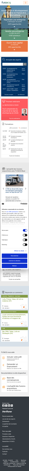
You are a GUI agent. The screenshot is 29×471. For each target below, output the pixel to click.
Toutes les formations (14, 156)
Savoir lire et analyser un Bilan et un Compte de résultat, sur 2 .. (18, 132)
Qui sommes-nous (7, 449)
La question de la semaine (9, 424)
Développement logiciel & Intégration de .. (13, 85)
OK (25, 64)
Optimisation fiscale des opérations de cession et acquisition (17, 150)
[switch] (25, 235)
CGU (17, 460)
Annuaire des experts (13, 60)
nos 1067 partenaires (12, 211)
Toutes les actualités (14, 279)
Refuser (14, 265)
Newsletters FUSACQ (8, 441)
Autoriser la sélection (14, 260)
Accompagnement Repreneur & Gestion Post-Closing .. (13, 81)
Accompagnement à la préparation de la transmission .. (12, 75)
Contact (4, 454)
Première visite (6, 434)
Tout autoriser (14, 255)
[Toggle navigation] (25, 2)
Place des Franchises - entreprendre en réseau (16, 465)
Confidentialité (14, 462)
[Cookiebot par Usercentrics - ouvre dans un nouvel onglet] (20, 204)
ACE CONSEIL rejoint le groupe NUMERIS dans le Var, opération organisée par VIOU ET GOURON (12, 275)
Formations (9, 124)
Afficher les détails (19, 250)
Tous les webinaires (14, 118)
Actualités (5, 426)
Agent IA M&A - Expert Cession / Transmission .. (13, 89)
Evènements (5, 421)
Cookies (23, 462)
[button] (3, 188)
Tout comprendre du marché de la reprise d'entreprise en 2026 (10, 111)
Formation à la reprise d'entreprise (16, 137)
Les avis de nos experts (8, 419)
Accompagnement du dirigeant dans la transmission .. (12, 70)
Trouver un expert (8, 94)
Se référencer (21, 94)
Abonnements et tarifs (8, 439)
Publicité (4, 451)
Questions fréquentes (8, 436)
